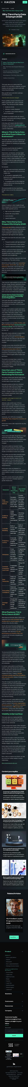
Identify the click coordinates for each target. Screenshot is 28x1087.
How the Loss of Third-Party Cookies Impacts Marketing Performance (12, 71)
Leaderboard (9, 989)
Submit (14, 1035)
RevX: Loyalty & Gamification (12, 963)
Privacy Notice (19, 1072)
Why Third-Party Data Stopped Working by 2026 (13, 67)
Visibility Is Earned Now (8, 78)
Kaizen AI (8, 959)
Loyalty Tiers (9, 983)
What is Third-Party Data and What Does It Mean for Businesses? (13, 63)
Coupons (8, 981)
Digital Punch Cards (10, 976)
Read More (13, 937)
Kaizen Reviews (21, 1054)
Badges (7, 978)
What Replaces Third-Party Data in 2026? (13, 75)
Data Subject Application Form (11, 1072)
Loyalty (12, 8)
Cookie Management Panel (11, 1074)
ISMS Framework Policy (14, 1070)
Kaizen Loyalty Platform (11, 957)
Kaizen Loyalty (5, 8)
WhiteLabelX (9, 961)
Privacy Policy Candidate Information (14, 1078)
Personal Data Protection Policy (14, 1076)
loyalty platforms (20, 125)
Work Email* (8, 1027)
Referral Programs (10, 987)
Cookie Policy (19, 1074)
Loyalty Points (9, 974)
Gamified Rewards (10, 985)
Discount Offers (9, 972)
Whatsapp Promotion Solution (12, 966)
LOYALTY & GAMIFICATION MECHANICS (11, 970)
